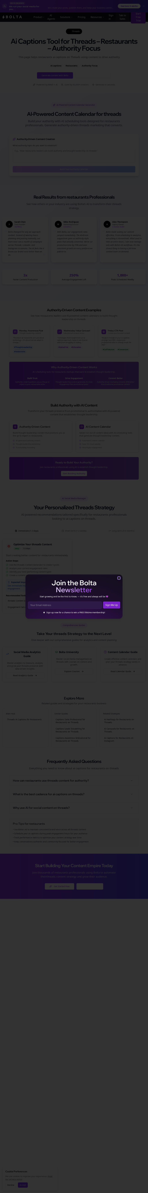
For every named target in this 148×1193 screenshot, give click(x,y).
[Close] (119, 578)
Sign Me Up (111, 605)
